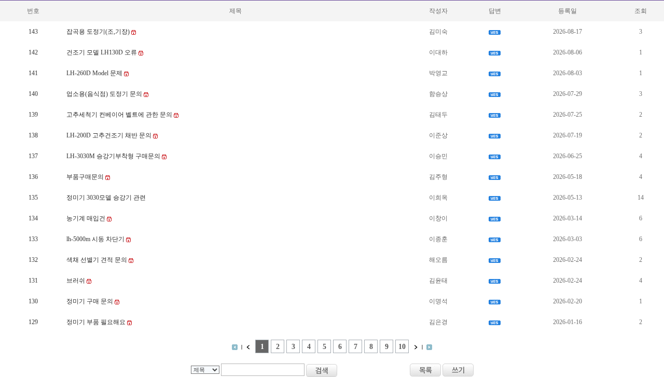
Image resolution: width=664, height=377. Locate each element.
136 (33, 176)
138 (33, 135)
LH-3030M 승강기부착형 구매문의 (114, 156)
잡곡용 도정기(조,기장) (98, 31)
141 (33, 73)
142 (33, 52)
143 (33, 31)
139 (33, 114)
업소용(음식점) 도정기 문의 (105, 93)
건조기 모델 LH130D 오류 (102, 52)
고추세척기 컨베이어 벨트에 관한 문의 (120, 114)
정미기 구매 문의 (90, 301)
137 (33, 156)
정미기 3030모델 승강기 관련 (106, 197)
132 (33, 259)
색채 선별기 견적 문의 (97, 259)
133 (33, 239)
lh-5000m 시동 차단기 (96, 239)
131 (33, 280)
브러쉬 (76, 280)
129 (33, 322)
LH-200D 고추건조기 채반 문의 (109, 135)
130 (33, 301)
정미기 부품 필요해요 (96, 322)
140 (33, 93)
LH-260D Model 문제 (95, 73)
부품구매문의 (85, 176)
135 (33, 197)
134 (33, 218)
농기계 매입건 (86, 218)
